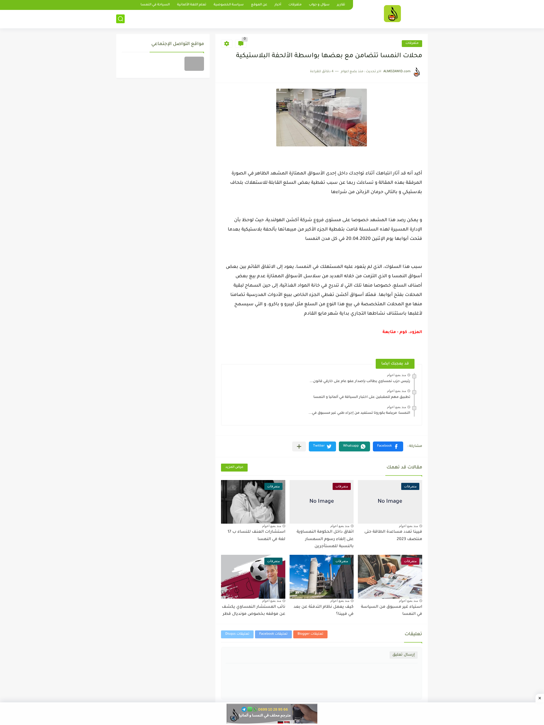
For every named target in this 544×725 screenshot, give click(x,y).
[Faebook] (194, 64)
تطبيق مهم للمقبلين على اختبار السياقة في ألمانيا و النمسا (361, 397)
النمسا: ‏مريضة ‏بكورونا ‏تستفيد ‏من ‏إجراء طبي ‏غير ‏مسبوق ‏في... (359, 413)
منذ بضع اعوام (396, 375)
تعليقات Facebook (273, 634)
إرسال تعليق (403, 655)
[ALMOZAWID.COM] (392, 13)
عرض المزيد (234, 467)
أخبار (278, 5)
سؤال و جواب (319, 5)
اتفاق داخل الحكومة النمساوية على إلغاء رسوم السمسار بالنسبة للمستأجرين (325, 539)
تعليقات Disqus (237, 634)
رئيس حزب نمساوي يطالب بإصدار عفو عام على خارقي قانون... (360, 381)
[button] (388, 446)
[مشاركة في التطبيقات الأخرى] (299, 446)
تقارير (341, 5)
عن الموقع (259, 5)
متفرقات (294, 5)
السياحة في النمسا (155, 5)
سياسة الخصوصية (229, 5)
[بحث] (120, 18)
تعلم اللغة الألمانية (191, 5)
